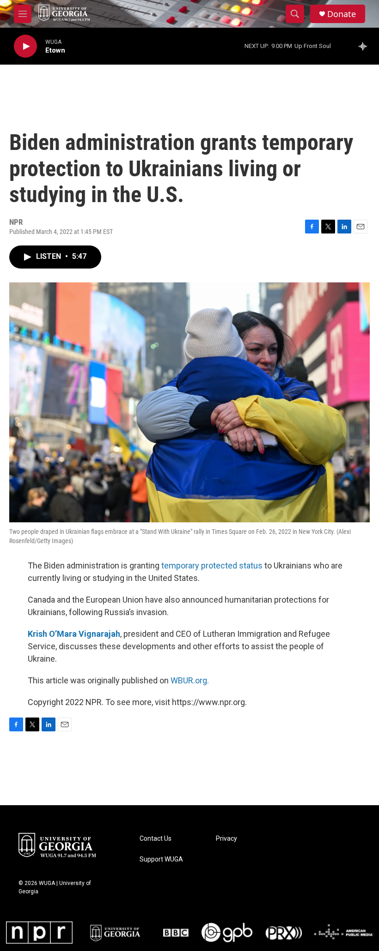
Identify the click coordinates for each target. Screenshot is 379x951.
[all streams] (365, 46)
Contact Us (155, 838)
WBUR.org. (190, 680)
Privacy (226, 838)
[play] (25, 46)
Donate (341, 14)
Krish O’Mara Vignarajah (74, 634)
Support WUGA (161, 859)
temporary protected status (212, 565)
